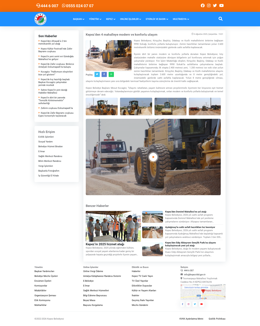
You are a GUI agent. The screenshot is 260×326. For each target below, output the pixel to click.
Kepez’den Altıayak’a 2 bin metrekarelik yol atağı (52, 42)
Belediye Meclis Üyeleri (46, 276)
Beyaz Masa (89, 300)
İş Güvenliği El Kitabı (48, 175)
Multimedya (180, 19)
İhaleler (135, 295)
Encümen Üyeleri (42, 281)
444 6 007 (189, 270)
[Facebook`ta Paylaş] (104, 74)
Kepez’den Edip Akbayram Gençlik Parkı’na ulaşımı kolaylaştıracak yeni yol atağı (190, 244)
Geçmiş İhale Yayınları (143, 300)
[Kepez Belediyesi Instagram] (209, 5)
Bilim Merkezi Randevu (49, 161)
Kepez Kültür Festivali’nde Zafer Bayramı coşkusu (55, 50)
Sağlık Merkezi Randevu (50, 156)
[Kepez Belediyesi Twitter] (215, 5)
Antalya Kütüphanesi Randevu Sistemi (102, 276)
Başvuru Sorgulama (93, 305)
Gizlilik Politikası (217, 318)
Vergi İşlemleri (45, 166)
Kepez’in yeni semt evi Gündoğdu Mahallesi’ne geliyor (56, 58)
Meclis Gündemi (140, 305)
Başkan (77, 19)
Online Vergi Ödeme (93, 271)
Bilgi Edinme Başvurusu (95, 295)
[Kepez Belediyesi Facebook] (203, 5)
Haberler (136, 271)
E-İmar (41, 151)
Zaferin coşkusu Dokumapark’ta (57, 108)
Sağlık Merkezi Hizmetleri (96, 290)
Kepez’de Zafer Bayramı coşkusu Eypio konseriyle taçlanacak (55, 114)
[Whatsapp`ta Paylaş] (111, 74)
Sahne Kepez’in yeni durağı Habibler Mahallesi (52, 91)
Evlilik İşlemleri (46, 136)
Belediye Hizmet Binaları (50, 146)
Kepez (109, 19)
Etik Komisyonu (42, 300)
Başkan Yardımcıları (44, 271)
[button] (220, 19)
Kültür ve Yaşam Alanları (144, 290)
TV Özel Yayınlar (140, 281)
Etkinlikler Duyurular (142, 285)
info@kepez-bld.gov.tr (195, 274)
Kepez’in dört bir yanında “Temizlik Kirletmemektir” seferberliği (51, 100)
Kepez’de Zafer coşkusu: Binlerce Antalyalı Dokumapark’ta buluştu (56, 65)
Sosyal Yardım (45, 141)
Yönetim (94, 19)
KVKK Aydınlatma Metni (191, 318)
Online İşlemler (129, 19)
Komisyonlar (40, 285)
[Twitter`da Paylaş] (97, 74)
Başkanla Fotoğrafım (48, 170)
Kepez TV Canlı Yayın (142, 276)
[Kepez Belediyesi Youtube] (222, 5)
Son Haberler (47, 36)
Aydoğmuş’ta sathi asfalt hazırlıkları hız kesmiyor (190, 227)
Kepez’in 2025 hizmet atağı (105, 244)
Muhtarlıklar (40, 305)
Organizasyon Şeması (45, 295)
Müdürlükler (40, 290)
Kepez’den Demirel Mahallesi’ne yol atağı (186, 211)
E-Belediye (88, 281)
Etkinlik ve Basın (156, 19)
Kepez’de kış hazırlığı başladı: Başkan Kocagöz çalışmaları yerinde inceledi (54, 82)
